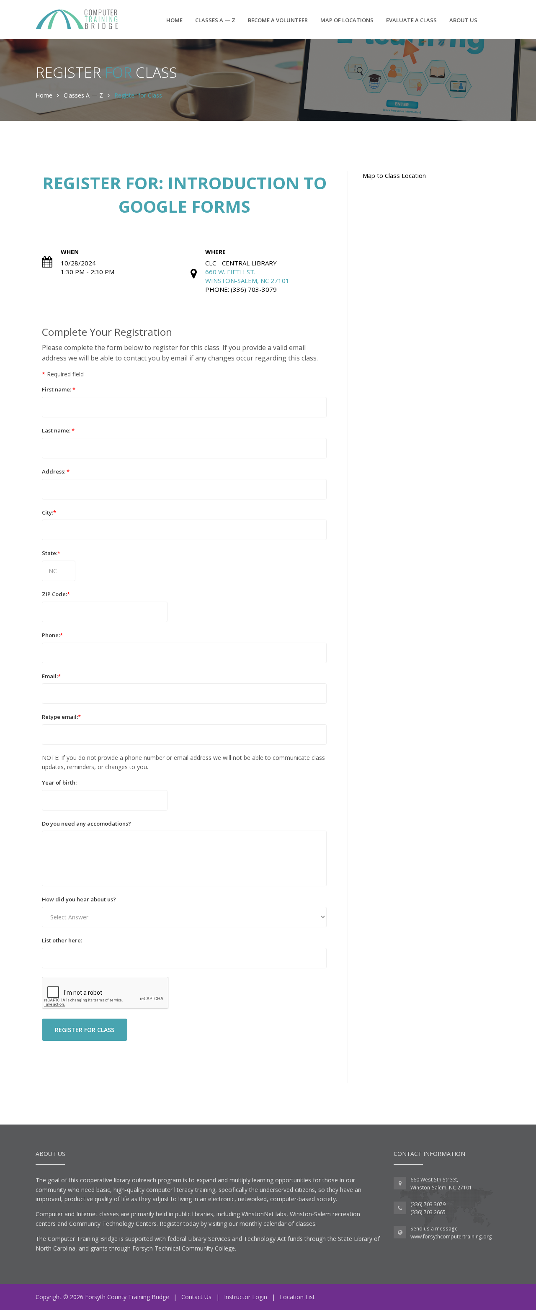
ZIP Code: (56, 594)
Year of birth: (59, 782)
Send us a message (434, 1228)
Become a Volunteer (278, 20)
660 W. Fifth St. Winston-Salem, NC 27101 (247, 276)
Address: (56, 471)
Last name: (58, 430)
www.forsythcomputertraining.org (451, 1236)
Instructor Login (245, 1297)
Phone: (52, 635)
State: (51, 553)
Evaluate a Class (411, 20)
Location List (297, 1297)
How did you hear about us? (79, 899)
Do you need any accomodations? (86, 823)
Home (174, 20)
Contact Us (196, 1297)
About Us (463, 20)
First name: (58, 389)
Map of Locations (347, 20)
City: (49, 512)
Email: (51, 676)
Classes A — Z (215, 20)
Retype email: (61, 717)
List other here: (62, 940)
